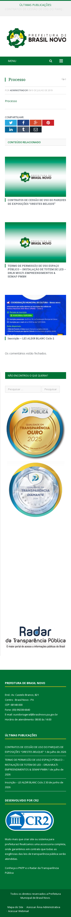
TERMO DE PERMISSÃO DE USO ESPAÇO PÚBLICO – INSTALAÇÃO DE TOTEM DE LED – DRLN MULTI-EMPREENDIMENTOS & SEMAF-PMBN (36, 9)
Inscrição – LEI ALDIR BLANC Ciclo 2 (31, 338)
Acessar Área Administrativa (43, 907)
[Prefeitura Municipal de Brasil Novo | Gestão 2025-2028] (36, 37)
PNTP (21, 868)
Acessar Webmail (18, 911)
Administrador (19, 90)
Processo (11, 101)
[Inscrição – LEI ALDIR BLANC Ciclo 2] (35, 315)
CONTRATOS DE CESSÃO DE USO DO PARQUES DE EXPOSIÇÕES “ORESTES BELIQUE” (37, 201)
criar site (29, 839)
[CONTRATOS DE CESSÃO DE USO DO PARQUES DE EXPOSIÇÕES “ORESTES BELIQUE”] (35, 177)
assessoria (47, 844)
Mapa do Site (15, 907)
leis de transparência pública (40, 854)
